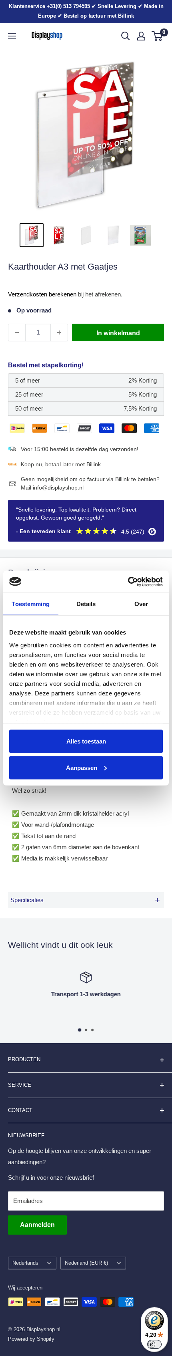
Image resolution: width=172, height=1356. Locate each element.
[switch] (154, 1344)
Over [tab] (141, 603)
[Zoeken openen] (125, 36)
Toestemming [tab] (31, 603)
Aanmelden (37, 1224)
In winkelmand (118, 333)
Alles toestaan (86, 741)
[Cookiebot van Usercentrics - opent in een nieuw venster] (128, 581)
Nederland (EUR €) (86, 1263)
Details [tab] (86, 603)
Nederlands (25, 1263)
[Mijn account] (141, 36)
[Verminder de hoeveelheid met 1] (16, 332)
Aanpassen (81, 767)
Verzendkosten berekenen (42, 294)
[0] (157, 36)
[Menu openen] (12, 36)
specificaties (85, 900)
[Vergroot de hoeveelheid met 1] (59, 332)
